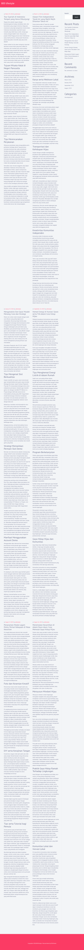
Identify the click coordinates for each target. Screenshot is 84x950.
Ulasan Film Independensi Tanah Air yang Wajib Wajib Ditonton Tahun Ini (44, 19)
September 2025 (69, 85)
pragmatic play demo (16, 591)
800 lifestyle (7, 3)
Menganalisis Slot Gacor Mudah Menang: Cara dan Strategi (17, 313)
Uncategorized (69, 97)
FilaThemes (53, 943)
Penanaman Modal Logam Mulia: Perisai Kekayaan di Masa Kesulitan (17, 627)
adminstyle (17, 14)
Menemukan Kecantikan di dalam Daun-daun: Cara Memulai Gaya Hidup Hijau (44, 627)
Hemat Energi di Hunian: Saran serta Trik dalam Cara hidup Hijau (45, 314)
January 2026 (68, 82)
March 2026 (68, 80)
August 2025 (68, 88)
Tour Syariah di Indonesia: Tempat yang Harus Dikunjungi (17, 18)
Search (67, 13)
